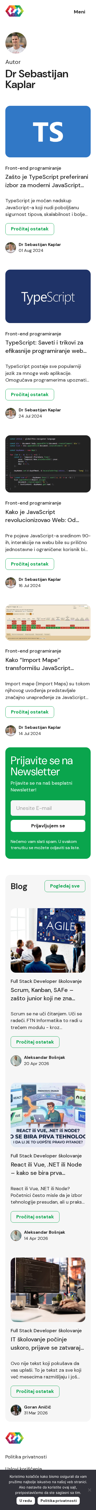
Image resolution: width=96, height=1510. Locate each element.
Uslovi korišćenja (23, 1469)
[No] (89, 1490)
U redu (25, 1500)
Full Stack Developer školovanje (46, 981)
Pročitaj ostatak (30, 229)
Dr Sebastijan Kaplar (40, 244)
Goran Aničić (37, 1407)
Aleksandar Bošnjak (44, 1057)
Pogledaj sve (65, 886)
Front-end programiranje (33, 168)
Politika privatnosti (26, 1457)
